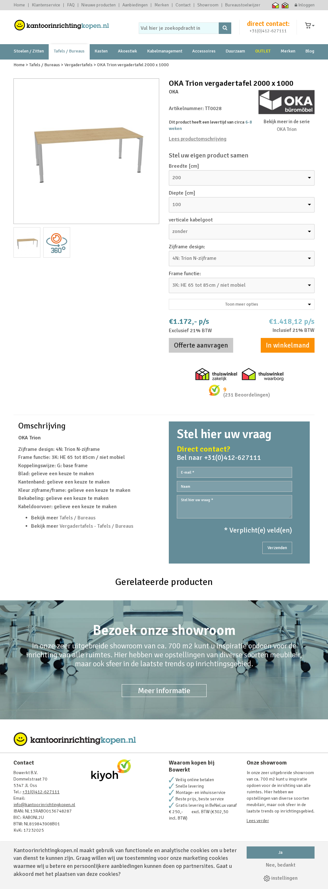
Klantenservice (46, 5)
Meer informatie (164, 690)
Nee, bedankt (280, 865)
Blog (309, 51)
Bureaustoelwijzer (242, 5)
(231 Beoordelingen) (246, 395)
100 (176, 204)
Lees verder (258, 820)
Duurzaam (235, 51)
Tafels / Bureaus (69, 51)
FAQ (71, 5)
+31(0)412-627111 (268, 31)
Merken (161, 5)
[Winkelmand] (310, 25)
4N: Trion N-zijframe (194, 258)
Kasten (101, 51)
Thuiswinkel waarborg (275, 5)
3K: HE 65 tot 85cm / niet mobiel (209, 285)
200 (176, 177)
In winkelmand (287, 345)
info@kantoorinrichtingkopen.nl (44, 804)
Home (19, 5)
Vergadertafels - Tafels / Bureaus (96, 526)
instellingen (284, 878)
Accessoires (204, 51)
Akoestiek (127, 51)
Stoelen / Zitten (29, 51)
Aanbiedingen (135, 5)
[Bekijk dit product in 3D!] (56, 242)
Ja (280, 852)
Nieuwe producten (98, 5)
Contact (183, 5)
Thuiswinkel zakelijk (285, 5)
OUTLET (263, 51)
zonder (180, 231)
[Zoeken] (225, 28)
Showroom (207, 5)
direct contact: (268, 24)
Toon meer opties (241, 304)
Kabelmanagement (164, 51)
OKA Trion (287, 129)
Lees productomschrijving (197, 139)
